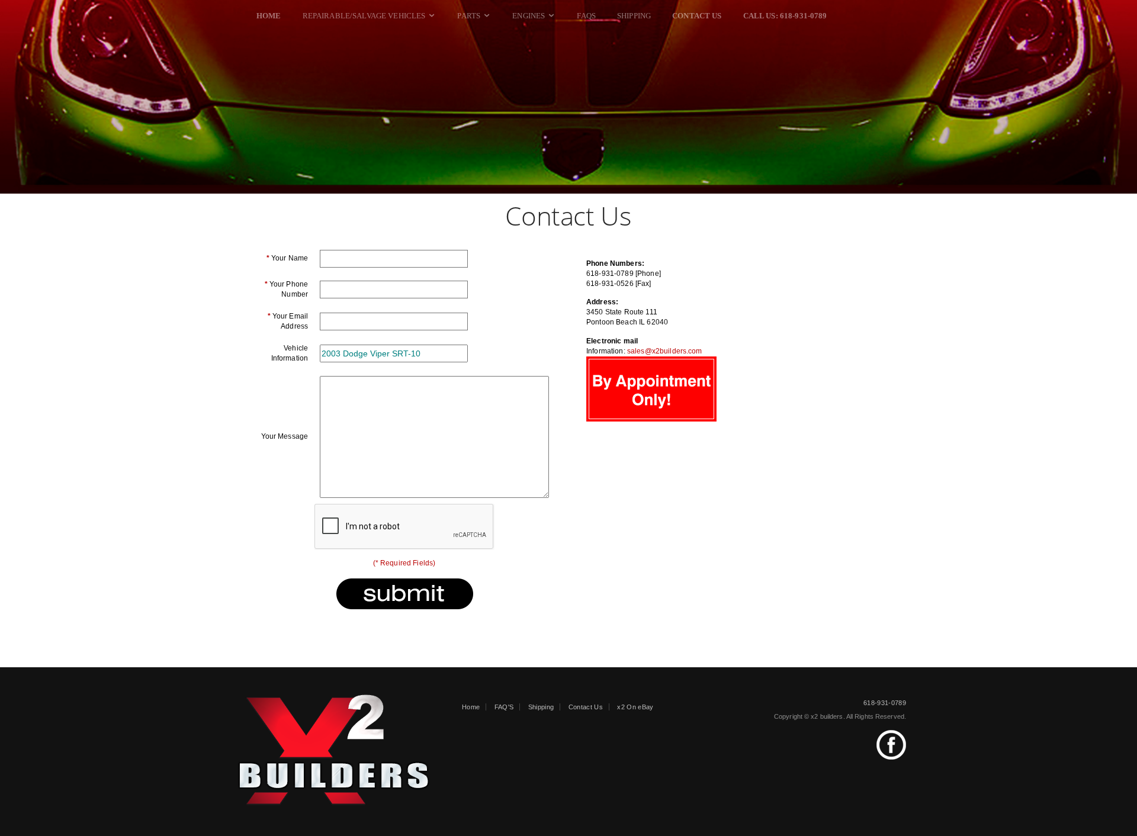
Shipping (634, 15)
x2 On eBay (635, 706)
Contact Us (585, 706)
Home (471, 706)
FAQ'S (504, 706)
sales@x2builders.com (664, 351)
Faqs (586, 15)
